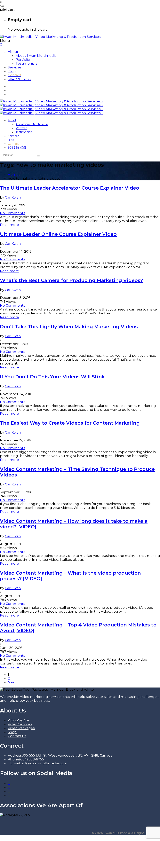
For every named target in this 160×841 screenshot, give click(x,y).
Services (15, 67)
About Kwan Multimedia (36, 56)
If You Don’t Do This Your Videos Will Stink (52, 377)
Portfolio (23, 59)
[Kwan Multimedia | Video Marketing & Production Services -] (51, 37)
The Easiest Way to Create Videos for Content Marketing (70, 423)
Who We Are (18, 720)
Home (13, 175)
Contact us (17, 736)
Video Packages (21, 728)
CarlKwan (13, 197)
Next (12, 682)
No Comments (12, 213)
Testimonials (26, 63)
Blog (12, 71)
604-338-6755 (19, 79)
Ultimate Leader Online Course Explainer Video (58, 234)
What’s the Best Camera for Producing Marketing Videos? (71, 280)
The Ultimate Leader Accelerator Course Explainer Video (69, 188)
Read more (9, 225)
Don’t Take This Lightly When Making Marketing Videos (69, 326)
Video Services (20, 724)
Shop (12, 732)
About (13, 52)
